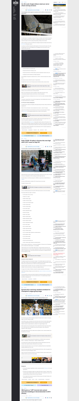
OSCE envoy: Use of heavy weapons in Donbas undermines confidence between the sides (59, 320)
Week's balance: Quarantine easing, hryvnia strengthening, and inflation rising (59, 191)
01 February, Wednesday (58, 90)
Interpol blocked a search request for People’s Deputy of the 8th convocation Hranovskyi (59, 84)
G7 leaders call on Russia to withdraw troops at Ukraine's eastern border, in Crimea (59, 167)
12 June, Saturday (56, 178)
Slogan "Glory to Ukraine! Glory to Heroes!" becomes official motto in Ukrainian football (59, 254)
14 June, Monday (56, 99)
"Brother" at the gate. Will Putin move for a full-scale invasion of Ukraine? (58, 251)
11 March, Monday (57, 67)
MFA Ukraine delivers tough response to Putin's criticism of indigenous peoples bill (59, 297)
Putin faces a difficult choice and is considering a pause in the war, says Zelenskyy (59, 54)
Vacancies (14, 18)
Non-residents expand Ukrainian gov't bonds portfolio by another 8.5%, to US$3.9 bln (59, 245)
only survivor (25, 111)
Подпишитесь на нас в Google (33, 9)
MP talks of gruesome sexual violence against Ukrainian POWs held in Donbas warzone (59, 267)
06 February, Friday (57, 56)
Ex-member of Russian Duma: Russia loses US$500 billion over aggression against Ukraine (59, 337)
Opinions (14, 15)
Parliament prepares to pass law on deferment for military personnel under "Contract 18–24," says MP (59, 17)
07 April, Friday (56, 86)
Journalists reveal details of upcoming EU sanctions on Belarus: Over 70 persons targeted (59, 290)
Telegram (22, 179)
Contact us (14, 19)
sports (33, 379)
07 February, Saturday (57, 19)
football (29, 379)
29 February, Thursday (57, 78)
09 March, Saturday (57, 71)
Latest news (56, 7)
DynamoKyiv (47, 379)
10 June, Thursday (57, 292)
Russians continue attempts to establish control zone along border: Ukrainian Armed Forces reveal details (59, 13)
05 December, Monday (57, 95)
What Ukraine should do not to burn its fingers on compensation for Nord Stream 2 (59, 221)
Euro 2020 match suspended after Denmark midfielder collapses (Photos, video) (59, 184)
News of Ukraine (24, 379)
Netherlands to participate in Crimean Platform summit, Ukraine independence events (59, 340)
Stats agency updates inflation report (60, 395)
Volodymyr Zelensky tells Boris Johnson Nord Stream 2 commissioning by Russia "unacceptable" (59, 110)
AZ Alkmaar (46, 368)
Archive (14, 17)
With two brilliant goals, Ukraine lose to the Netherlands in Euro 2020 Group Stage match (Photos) (59, 157)
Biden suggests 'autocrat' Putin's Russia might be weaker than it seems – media (58, 140)
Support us (60, 5)
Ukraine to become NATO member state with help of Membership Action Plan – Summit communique (59, 104)
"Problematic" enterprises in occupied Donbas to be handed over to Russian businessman (59, 257)
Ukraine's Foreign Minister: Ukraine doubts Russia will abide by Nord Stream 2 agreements (59, 343)
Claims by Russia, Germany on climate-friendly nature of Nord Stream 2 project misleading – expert (59, 378)
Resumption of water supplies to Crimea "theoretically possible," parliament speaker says (59, 242)
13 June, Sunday (56, 159)
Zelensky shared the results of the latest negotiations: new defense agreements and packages (59, 81)
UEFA (36, 379)
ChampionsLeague (41, 379)
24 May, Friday (56, 61)
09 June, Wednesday (57, 359)
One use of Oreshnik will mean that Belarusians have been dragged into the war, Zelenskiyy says (59, 22)
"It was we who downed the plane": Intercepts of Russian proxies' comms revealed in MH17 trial (59, 309)
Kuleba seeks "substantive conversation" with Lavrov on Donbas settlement (58, 365)
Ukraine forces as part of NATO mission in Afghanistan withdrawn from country (58, 362)
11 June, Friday (56, 231)
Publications (14, 14)
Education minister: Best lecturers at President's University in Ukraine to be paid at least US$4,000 (59, 117)
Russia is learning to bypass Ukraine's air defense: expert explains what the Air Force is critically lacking (59, 10)
